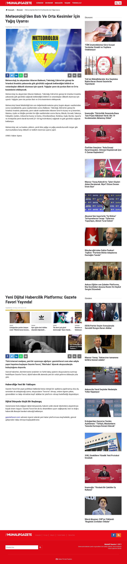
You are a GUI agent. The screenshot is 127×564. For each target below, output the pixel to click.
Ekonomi (49, 3)
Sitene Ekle (71, 535)
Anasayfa (38, 535)
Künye (45, 535)
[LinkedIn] (16, 75)
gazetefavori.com (12, 417)
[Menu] (120, 3)
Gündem (39, 3)
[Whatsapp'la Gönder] (21, 75)
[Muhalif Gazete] (18, 3)
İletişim (52, 535)
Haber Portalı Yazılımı (65, 559)
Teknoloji (76, 3)
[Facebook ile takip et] (113, 535)
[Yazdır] (26, 75)
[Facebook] (7, 75)
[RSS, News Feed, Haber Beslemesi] (118, 535)
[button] (70, 75)
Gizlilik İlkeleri (61, 535)
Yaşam (67, 3)
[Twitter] (12, 75)
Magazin (59, 3)
